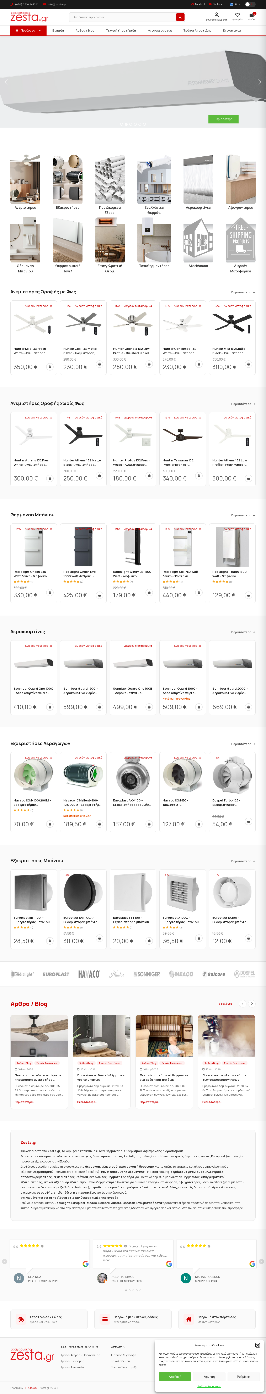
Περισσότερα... (24, 1102)
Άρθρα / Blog (85, 30)
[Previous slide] (242, 1003)
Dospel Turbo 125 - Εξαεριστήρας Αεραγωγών (226, 804)
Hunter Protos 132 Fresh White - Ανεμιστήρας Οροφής (131, 464)
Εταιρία (58, 30)
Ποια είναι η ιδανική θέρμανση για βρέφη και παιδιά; (164, 1077)
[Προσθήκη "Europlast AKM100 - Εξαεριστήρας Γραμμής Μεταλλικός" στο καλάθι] (149, 824)
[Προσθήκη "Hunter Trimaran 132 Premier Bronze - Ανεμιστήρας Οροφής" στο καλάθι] (199, 475)
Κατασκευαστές (160, 30)
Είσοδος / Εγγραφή (123, 1355)
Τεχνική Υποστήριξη (121, 30)
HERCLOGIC (30, 1388)
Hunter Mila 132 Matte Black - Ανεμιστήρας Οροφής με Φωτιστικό (229, 353)
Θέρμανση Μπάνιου (32, 515)
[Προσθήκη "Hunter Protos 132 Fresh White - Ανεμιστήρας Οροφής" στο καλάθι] (149, 475)
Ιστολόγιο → (227, 1004)
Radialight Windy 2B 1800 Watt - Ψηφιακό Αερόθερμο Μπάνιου (132, 576)
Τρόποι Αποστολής (197, 30)
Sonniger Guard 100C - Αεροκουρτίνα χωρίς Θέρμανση (180, 692)
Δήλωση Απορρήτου (209, 1386)
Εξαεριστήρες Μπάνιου (36, 860)
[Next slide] (252, 1003)
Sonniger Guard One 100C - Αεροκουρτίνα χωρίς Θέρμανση (33, 692)
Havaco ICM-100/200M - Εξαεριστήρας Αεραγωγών (32, 804)
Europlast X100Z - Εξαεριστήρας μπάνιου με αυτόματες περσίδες (181, 921)
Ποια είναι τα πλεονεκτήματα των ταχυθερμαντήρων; (225, 1077)
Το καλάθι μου (120, 1361)
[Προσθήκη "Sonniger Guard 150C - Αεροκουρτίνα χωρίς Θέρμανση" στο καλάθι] (99, 707)
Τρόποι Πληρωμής (72, 1361)
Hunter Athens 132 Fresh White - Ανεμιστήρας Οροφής (32, 464)
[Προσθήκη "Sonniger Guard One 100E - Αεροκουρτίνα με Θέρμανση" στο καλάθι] (149, 707)
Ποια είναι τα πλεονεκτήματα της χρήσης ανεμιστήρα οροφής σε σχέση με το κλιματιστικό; (38, 1081)
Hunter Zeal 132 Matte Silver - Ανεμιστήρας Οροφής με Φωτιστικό (80, 353)
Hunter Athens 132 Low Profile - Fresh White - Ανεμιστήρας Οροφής (229, 464)
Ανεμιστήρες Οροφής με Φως (43, 292)
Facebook (200, 4)
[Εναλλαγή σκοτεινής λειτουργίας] (250, 4)
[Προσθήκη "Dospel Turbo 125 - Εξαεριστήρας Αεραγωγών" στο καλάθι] (248, 821)
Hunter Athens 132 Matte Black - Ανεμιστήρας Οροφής (82, 464)
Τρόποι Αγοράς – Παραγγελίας (80, 1355)
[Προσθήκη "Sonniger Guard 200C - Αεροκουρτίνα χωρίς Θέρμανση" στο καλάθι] (248, 707)
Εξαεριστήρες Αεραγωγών (40, 743)
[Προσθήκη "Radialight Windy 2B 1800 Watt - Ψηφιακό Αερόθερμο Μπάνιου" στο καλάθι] (149, 592)
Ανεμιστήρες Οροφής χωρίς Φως (47, 403)
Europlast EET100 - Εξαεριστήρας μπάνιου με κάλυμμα (131, 921)
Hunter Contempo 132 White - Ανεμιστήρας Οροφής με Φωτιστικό (180, 353)
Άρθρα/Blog (24, 1063)
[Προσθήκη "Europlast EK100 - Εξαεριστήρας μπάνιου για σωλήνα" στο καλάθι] (248, 938)
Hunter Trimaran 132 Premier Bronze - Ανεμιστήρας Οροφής (179, 464)
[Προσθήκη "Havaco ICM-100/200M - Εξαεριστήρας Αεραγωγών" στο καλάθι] (50, 824)
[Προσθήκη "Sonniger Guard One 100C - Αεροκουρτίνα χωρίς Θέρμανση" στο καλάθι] (50, 707)
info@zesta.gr (56, 4)
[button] (258, 1345)
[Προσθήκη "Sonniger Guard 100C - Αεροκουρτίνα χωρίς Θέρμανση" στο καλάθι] (199, 707)
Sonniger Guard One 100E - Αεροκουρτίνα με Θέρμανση (132, 692)
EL (236, 4)
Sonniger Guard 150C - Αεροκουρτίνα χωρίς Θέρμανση (80, 692)
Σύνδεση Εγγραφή (217, 19)
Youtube (217, 4)
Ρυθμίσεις (243, 1376)
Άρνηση (209, 1376)
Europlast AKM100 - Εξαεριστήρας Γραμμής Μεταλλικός (131, 804)
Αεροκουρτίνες (27, 631)
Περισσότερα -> (243, 292)
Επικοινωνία (232, 30)
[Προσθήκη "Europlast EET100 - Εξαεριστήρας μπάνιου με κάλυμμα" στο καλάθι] (149, 941)
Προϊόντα (28, 30)
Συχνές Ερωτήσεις (47, 1063)
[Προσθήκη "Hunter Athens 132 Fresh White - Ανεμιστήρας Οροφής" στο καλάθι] (50, 478)
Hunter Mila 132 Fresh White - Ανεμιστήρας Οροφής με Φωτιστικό (31, 353)
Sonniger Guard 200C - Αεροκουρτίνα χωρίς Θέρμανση (230, 692)
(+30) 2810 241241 (26, 4)
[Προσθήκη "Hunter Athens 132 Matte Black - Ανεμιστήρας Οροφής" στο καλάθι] (99, 475)
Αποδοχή (175, 1376)
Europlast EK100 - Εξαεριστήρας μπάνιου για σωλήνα (230, 921)
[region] (133, 82)
